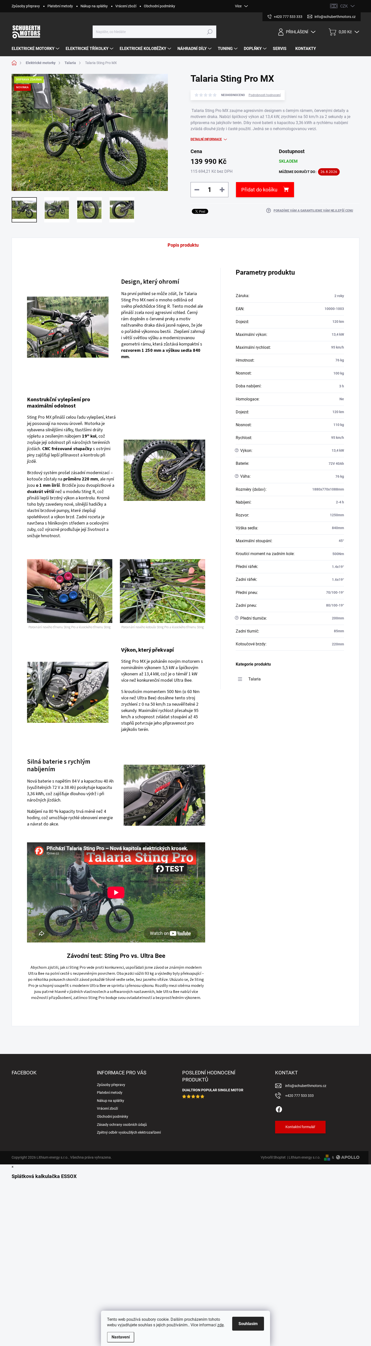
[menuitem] (36, 48)
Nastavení (121, 1337)
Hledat (210, 32)
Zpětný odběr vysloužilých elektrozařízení (129, 1132)
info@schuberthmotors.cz (305, 1086)
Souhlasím (248, 1323)
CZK (344, 6)
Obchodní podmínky (159, 6)
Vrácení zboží (125, 6)
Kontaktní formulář (300, 1127)
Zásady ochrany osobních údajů (122, 1125)
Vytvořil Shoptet (273, 1157)
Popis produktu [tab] (183, 245)
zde (220, 1325)
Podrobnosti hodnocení (265, 95)
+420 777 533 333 (299, 1096)
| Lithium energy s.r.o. (303, 1157)
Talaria (254, 679)
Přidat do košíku (259, 190)
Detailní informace (206, 139)
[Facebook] (279, 1108)
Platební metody (60, 6)
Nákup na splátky (94, 6)
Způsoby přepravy (26, 6)
